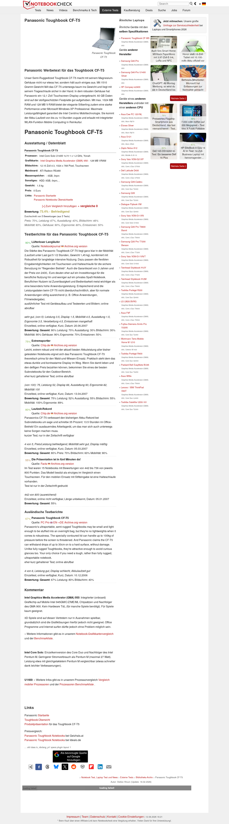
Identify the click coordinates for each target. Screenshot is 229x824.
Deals (149, 10)
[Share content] (30, 767)
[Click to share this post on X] (65, 767)
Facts (44, 464)
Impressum (73, 816)
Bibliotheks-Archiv (144, 777)
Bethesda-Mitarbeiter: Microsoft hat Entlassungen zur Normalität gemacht (193, 84)
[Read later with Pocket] (82, 767)
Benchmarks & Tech (85, 10)
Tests (38, 10)
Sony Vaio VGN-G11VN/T (133, 256)
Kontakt (111, 816)
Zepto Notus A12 (129, 148)
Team (85, 816)
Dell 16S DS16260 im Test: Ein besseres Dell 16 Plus (164, 154)
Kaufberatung (132, 10)
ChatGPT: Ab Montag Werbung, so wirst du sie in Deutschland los (163, 86)
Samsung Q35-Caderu (131, 181)
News (50, 10)
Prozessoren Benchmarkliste (77, 684)
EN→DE (58, 522)
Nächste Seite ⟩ (178, 98)
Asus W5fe (126, 376)
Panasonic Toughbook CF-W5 (135, 38)
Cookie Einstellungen (131, 816)
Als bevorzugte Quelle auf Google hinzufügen (74, 756)
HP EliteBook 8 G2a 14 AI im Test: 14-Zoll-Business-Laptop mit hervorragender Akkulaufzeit (193, 152)
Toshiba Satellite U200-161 (134, 402)
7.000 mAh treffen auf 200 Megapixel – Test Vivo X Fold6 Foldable (193, 125)
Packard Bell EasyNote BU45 (135, 364)
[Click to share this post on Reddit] (74, 767)
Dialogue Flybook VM (131, 204)
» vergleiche (88, 206)
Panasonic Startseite (45, 195)
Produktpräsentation (36, 724)
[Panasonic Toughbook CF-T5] (103, 38)
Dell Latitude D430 (130, 170)
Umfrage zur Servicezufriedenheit (181, 25)
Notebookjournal (51, 246)
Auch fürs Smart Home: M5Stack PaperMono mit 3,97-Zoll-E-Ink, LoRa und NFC (163, 55)
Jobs (174, 10)
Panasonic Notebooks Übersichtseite (53, 199)
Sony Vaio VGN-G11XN (132, 215)
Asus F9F (125, 312)
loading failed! (30, 788)
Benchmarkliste (43, 638)
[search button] (191, 3)
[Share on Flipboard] (91, 767)
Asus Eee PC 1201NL (131, 114)
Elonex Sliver (127, 125)
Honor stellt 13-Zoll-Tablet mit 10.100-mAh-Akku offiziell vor (193, 57)
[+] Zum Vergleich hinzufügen (59, 206)
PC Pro (45, 522)
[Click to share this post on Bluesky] (56, 767)
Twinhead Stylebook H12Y (133, 267)
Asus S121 (126, 136)
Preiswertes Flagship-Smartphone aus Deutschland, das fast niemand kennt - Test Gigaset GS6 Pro (163, 123)
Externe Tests (110, 10)
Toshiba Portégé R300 (131, 290)
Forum (186, 10)
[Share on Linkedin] (100, 767)
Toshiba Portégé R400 (131, 353)
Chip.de (45, 345)
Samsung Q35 (128, 193)
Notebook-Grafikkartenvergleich (94, 634)
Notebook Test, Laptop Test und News (99, 777)
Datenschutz (97, 816)
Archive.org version (75, 246)
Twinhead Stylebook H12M (134, 279)
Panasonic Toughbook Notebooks (44, 736)
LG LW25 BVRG (128, 301)
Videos (63, 10)
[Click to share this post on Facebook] (38, 767)
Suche (162, 10)
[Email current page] (109, 767)
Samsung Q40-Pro (130, 60)
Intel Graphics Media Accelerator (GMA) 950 (64, 160)
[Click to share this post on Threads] (47, 767)
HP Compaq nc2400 (130, 86)
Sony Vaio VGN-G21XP (132, 159)
